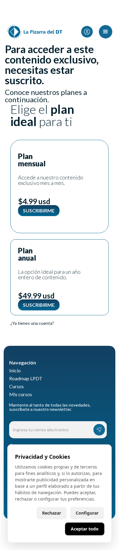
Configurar (87, 513)
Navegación (22, 362)
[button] (90, 32)
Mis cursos (20, 394)
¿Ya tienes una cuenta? (32, 323)
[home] (33, 31)
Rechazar (51, 513)
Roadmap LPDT (25, 378)
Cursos (16, 386)
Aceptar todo (85, 529)
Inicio (15, 370)
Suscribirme (39, 210)
